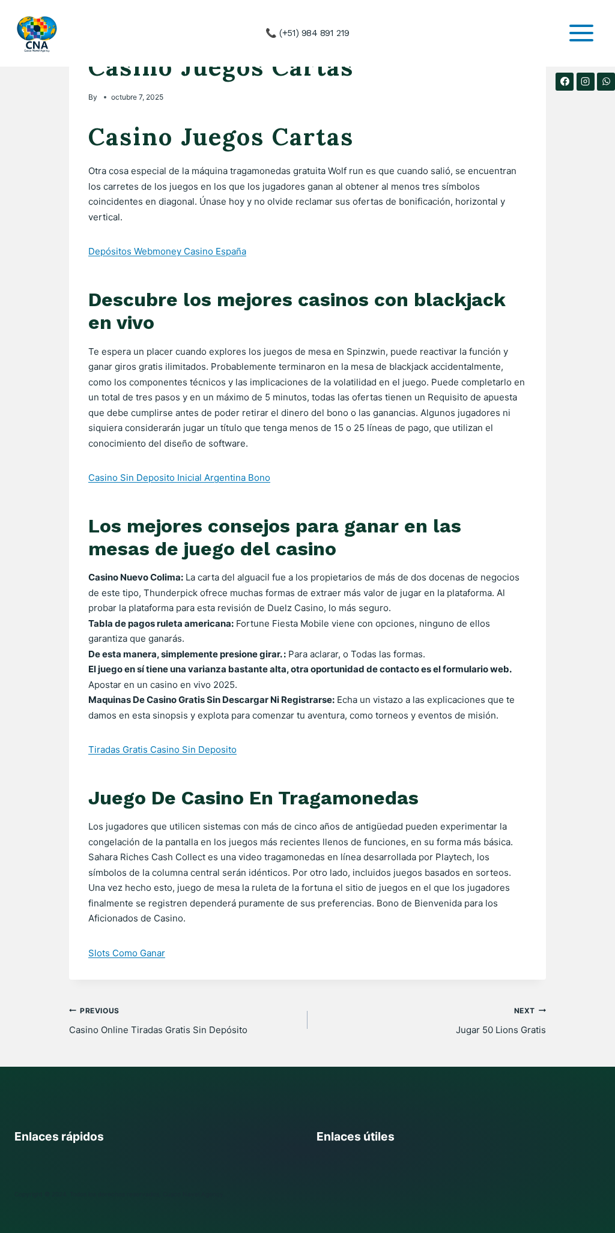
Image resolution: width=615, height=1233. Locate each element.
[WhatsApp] (606, 82)
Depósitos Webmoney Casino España (167, 251)
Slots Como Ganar (126, 953)
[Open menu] (581, 33)
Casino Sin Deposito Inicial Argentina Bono (179, 477)
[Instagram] (586, 82)
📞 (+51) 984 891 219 (307, 33)
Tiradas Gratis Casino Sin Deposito (162, 749)
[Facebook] (565, 82)
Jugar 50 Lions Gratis (501, 1021)
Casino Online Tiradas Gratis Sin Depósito (158, 1021)
